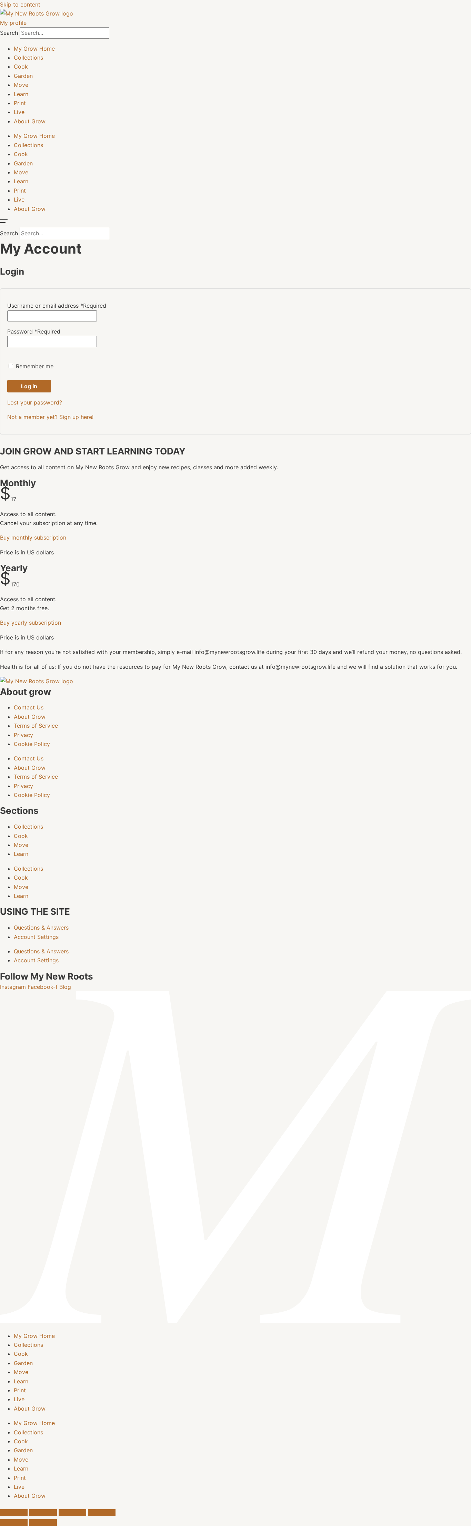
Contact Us (28, 707)
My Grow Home (34, 48)
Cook (21, 66)
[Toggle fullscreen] (43, 1512)
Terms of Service (36, 725)
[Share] (72, 1512)
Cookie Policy (32, 743)
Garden (23, 75)
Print (20, 103)
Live (19, 112)
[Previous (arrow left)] (14, 1522)
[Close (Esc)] (102, 1512)
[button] (33, 537)
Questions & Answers (41, 927)
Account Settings (36, 936)
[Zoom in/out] (14, 1512)
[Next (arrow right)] (43, 1522)
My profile (13, 22)
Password (33, 331)
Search (9, 32)
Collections (28, 57)
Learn (21, 94)
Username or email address (56, 305)
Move (21, 84)
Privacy (23, 734)
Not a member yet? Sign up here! (50, 416)
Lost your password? (34, 402)
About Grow (30, 121)
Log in (29, 386)
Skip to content (20, 4)
